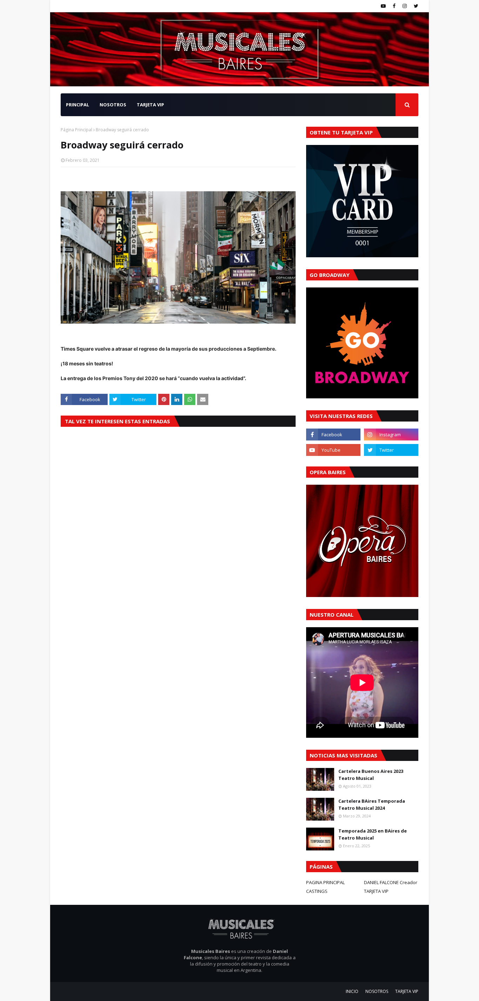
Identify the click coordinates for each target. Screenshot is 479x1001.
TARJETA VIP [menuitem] (150, 104)
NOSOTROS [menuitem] (113, 104)
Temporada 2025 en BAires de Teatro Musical (372, 834)
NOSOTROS (376, 991)
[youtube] (383, 6)
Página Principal (76, 130)
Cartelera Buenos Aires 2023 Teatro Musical (370, 774)
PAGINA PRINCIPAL (325, 882)
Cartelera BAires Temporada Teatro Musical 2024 (371, 804)
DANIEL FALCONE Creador (390, 882)
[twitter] (415, 6)
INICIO (352, 991)
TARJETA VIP (376, 891)
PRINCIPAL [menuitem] (77, 104)
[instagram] (405, 6)
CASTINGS (317, 891)
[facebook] (394, 6)
